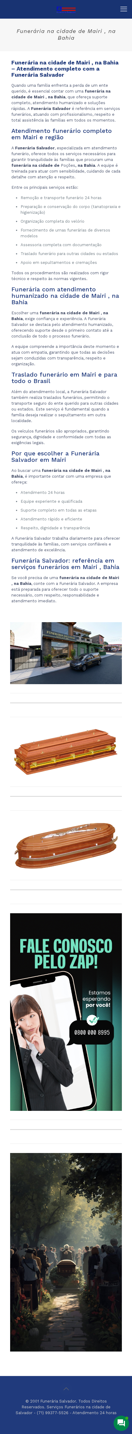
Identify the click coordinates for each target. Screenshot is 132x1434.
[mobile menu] (123, 9)
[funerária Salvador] (66, 9)
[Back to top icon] (66, 1388)
